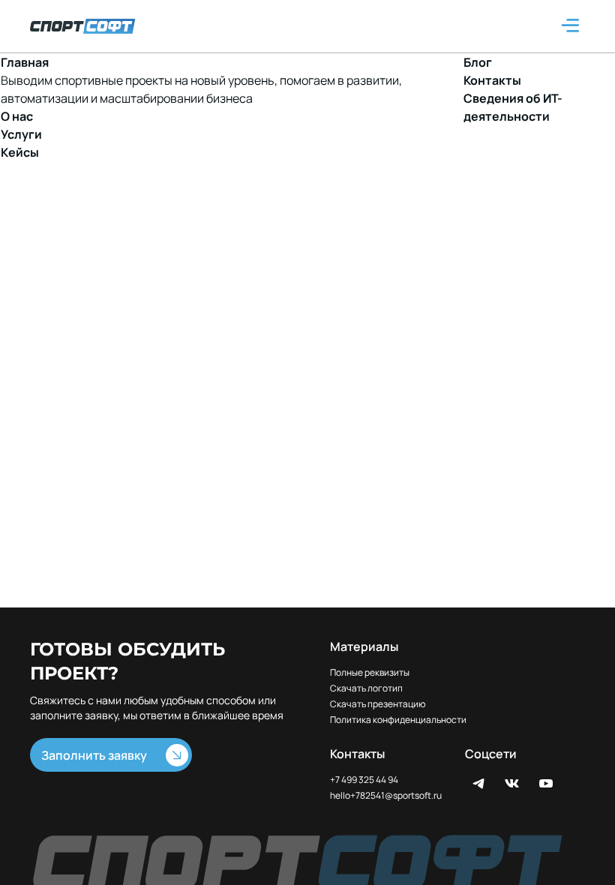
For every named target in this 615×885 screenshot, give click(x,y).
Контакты (492, 80)
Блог (478, 62)
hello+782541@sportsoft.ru (386, 796)
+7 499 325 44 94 (364, 779)
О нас (17, 116)
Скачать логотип (366, 688)
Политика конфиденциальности (398, 720)
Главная (25, 62)
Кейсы (20, 152)
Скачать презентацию (377, 704)
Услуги (21, 134)
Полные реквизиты (370, 673)
